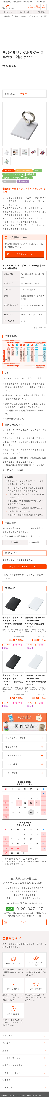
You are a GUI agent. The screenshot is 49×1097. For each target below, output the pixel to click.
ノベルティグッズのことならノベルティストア (20, 16)
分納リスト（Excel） (15, 470)
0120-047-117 (29, 909)
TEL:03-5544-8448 (24, 913)
